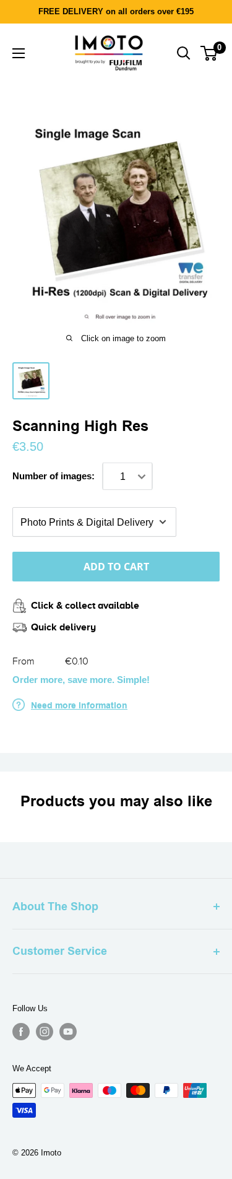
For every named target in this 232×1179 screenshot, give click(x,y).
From (23, 661)
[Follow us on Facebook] (21, 1031)
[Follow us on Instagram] (44, 1031)
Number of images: (53, 476)
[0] (209, 53)
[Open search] (184, 53)
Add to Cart (116, 566)
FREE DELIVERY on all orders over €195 (116, 11)
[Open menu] (18, 53)
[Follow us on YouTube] (68, 1031)
